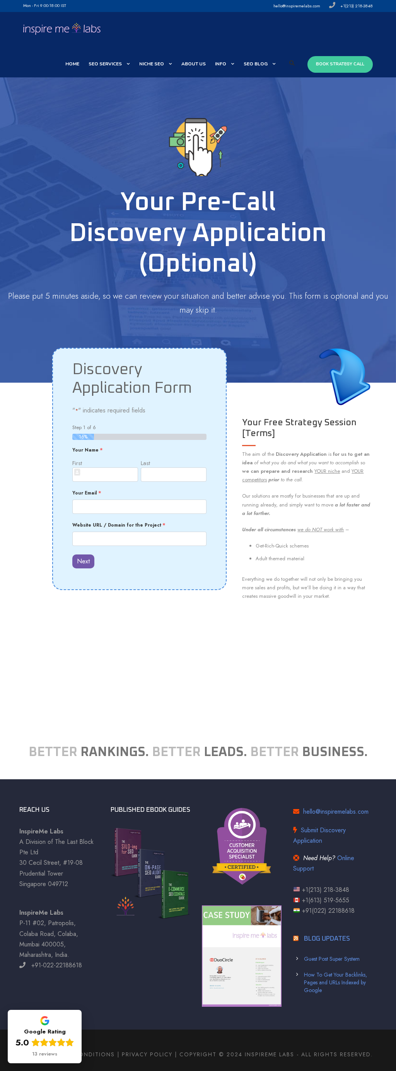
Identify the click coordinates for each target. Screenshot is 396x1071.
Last (145, 463)
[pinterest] (114, 5)
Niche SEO (151, 64)
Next (83, 561)
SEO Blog (256, 64)
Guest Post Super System (332, 959)
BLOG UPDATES (327, 939)
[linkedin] (103, 5)
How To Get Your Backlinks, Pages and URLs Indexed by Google (335, 982)
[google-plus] (91, 5)
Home (72, 64)
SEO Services (105, 64)
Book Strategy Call (340, 64)
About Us (193, 64)
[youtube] (137, 5)
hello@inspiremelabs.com (336, 811)
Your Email (86, 492)
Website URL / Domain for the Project (119, 525)
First (77, 463)
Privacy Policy (147, 1054)
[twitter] (126, 5)
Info (220, 64)
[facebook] (79, 5)
